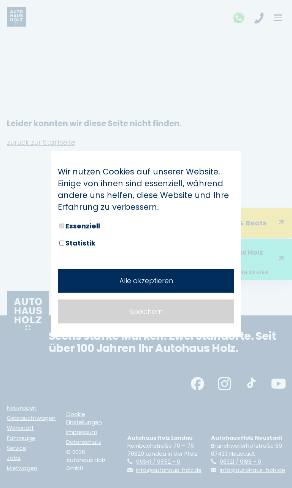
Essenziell (82, 226)
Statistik (80, 243)
